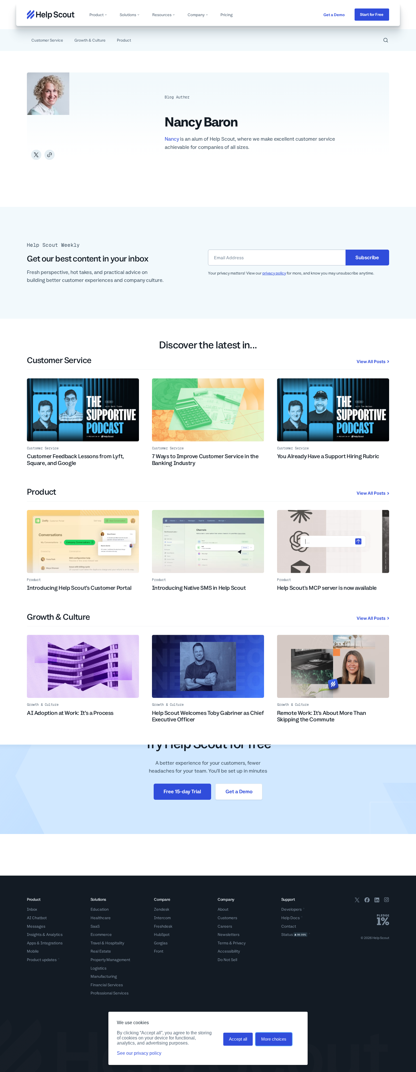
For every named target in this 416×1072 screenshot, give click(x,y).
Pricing (226, 14)
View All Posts (371, 362)
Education (100, 909)
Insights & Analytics (45, 934)
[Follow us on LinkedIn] (377, 900)
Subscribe (367, 257)
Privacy (239, 942)
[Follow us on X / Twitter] (357, 900)
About (223, 909)
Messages (36, 926)
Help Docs (290, 917)
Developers (291, 909)
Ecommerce (101, 934)
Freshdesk (163, 926)
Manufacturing (104, 976)
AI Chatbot (37, 917)
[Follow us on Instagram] (386, 900)
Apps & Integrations (45, 942)
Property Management (110, 959)
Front (158, 951)
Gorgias (161, 942)
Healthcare (101, 917)
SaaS (95, 926)
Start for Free (371, 14)
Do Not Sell (227, 959)
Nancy (172, 139)
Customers (227, 917)
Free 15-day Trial (182, 791)
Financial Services (107, 984)
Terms (223, 942)
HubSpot (162, 934)
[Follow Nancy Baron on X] (36, 155)
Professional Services (109, 993)
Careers (225, 926)
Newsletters (228, 934)
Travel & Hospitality (107, 942)
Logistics (98, 968)
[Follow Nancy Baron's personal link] (49, 155)
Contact (288, 926)
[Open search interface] (385, 40)
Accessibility (229, 951)
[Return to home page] (50, 14)
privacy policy (274, 273)
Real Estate (101, 951)
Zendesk (161, 909)
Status (293, 934)
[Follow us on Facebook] (367, 900)
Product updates (42, 959)
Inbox (32, 909)
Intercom (162, 917)
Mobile (33, 951)
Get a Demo (334, 14)
